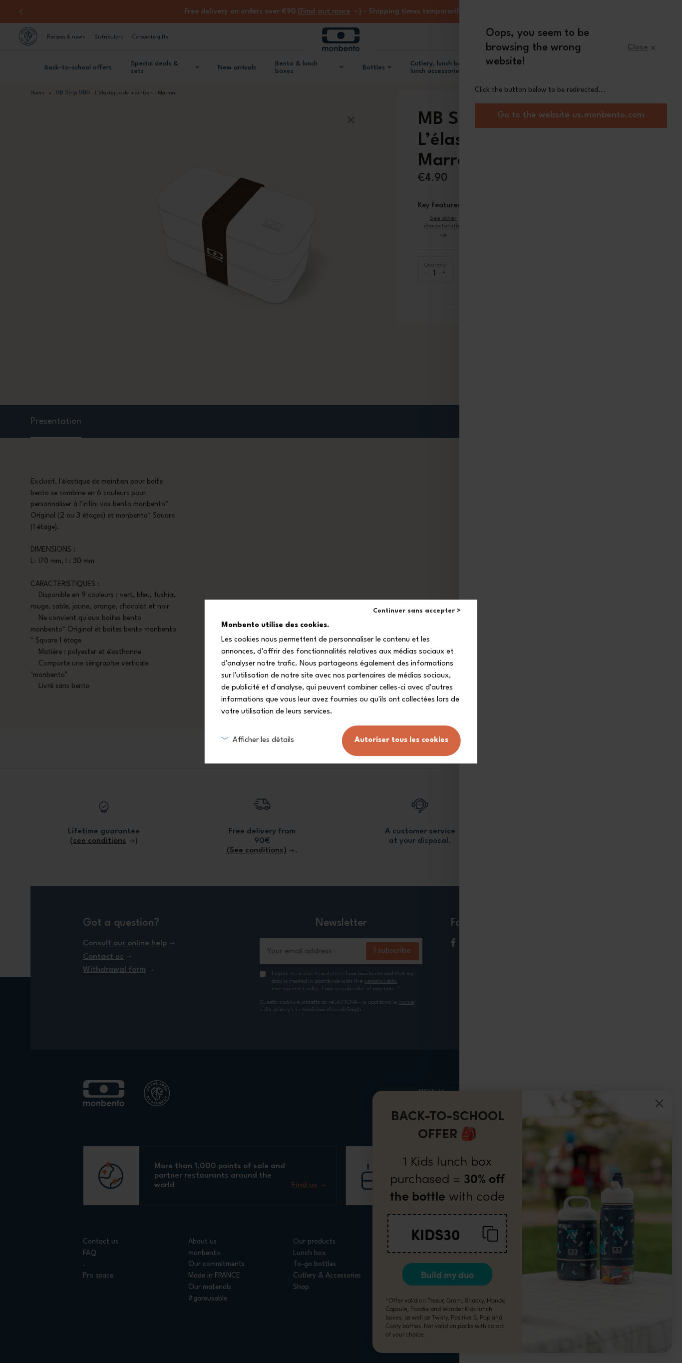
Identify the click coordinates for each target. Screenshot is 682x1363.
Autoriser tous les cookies (401, 740)
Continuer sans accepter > (417, 611)
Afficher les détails (263, 740)
